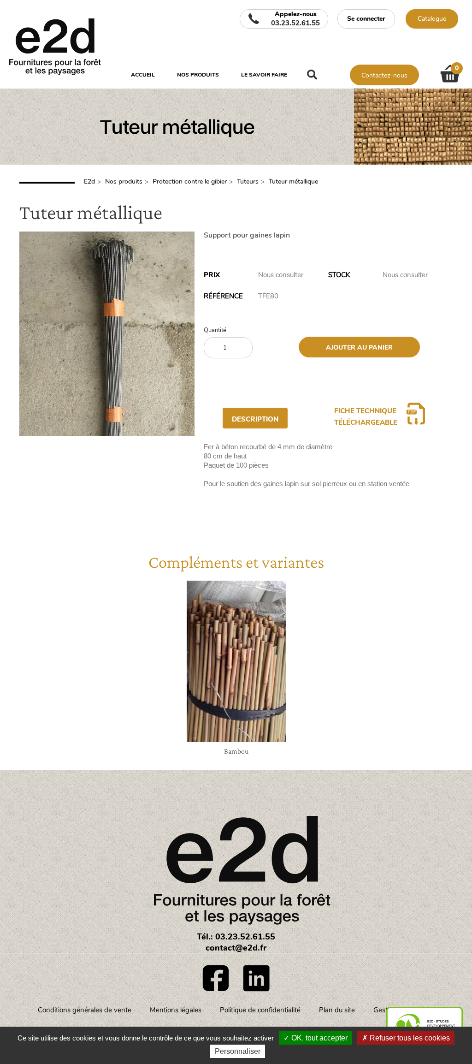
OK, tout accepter (318, 1038)
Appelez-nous (295, 19)
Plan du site (337, 1010)
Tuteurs (248, 181)
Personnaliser (237, 1051)
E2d (89, 181)
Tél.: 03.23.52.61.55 (236, 936)
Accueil (143, 74)
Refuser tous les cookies (409, 1038)
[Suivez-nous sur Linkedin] (256, 978)
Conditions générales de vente (84, 1010)
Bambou (236, 751)
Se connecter (366, 18)
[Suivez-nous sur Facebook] (215, 978)
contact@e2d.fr (236, 947)
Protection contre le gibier (190, 181)
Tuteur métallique (293, 181)
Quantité (215, 330)
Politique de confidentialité (260, 1010)
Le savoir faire (264, 74)
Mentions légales (175, 1010)
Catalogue (432, 18)
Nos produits (198, 74)
